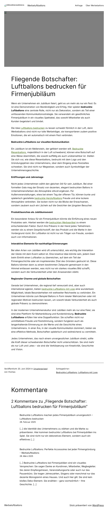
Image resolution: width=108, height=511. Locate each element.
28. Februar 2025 (28, 422)
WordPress (98, 505)
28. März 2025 (26, 456)
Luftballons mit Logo (88, 372)
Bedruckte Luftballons (66, 372)
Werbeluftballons (36, 5)
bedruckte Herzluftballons (48, 198)
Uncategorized (40, 368)
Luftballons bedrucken (33, 128)
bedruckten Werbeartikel (62, 222)
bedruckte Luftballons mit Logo (58, 289)
